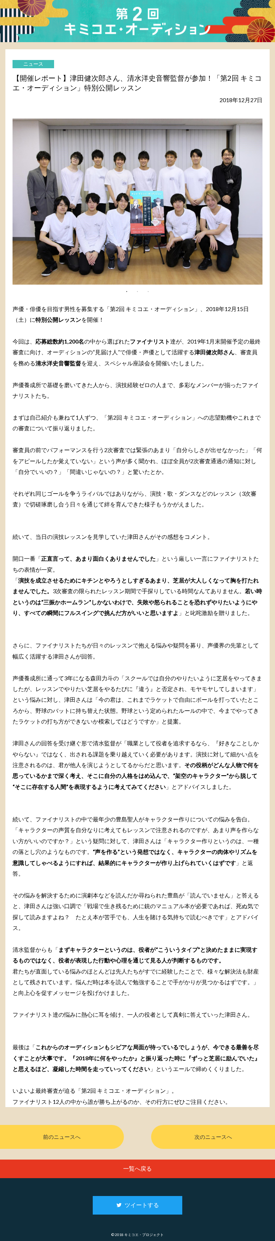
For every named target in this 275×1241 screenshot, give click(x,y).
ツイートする (140, 1204)
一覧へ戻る (137, 1168)
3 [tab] (148, 291)
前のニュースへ (62, 1137)
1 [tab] (126, 291)
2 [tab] (137, 291)
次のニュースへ (213, 1137)
